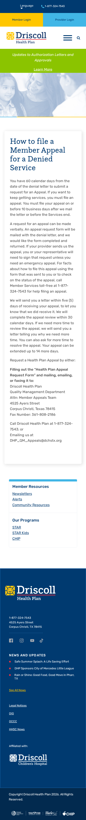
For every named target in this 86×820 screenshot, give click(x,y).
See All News (17, 690)
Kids (20, 533)
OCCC (13, 721)
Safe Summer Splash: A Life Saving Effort (42, 661)
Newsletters (22, 494)
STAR (16, 527)
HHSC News (17, 729)
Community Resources (31, 505)
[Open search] (78, 38)
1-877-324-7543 (55, 6)
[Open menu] (67, 37)
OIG (11, 713)
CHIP (16, 539)
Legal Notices (18, 705)
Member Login (21, 19)
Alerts (17, 499)
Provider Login (64, 19)
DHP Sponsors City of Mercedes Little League (44, 668)
